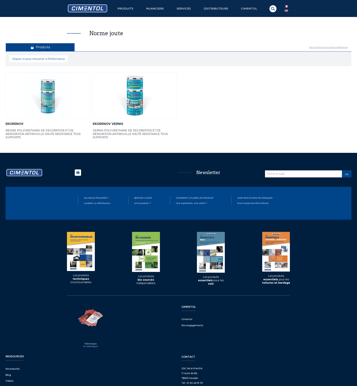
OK (347, 174)
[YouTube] (78, 172)
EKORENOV (14, 124)
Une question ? (142, 203)
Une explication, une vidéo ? (191, 203)
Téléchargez (90, 343)
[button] (272, 8)
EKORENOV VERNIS (108, 124)
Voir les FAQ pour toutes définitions (328, 47)
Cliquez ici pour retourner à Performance (38, 59)
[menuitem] (286, 11)
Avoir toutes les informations (252, 203)
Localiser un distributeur (97, 203)
